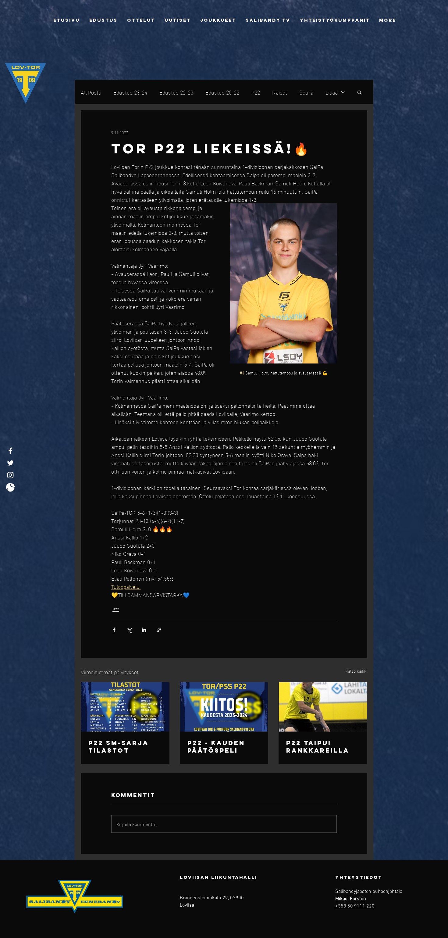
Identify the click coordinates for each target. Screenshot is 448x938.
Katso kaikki (356, 671)
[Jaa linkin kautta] (159, 630)
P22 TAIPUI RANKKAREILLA (317, 746)
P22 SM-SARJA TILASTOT (118, 746)
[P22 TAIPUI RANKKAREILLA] (323, 707)
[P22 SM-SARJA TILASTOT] (125, 707)
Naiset (279, 92)
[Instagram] (10, 475)
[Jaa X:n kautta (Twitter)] (129, 630)
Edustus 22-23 (176, 92)
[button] (359, 92)
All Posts (91, 92)
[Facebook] (10, 450)
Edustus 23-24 (130, 92)
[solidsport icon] (10, 487)
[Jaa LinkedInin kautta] (144, 630)
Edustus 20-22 (222, 92)
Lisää (331, 92)
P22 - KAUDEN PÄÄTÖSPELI (216, 746)
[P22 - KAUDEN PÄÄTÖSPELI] (224, 707)
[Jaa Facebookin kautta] (114, 630)
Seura (306, 92)
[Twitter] (10, 463)
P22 (255, 92)
